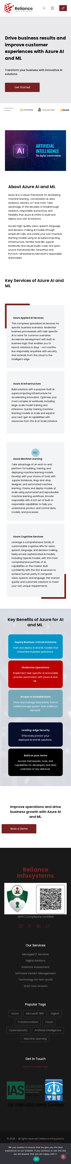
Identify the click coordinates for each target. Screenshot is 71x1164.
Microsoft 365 (35, 1013)
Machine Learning (35, 1039)
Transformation (28, 1022)
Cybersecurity (18, 1030)
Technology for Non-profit (35, 979)
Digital (55, 1013)
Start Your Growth (35, 986)
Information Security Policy (44, 1142)
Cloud (49, 1022)
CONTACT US (63, 8)
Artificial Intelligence (48, 1030)
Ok (36, 1159)
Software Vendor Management (35, 973)
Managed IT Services (35, 954)
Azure (15, 1013)
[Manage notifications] (63, 1156)
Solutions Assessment (35, 967)
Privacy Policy (19, 1142)
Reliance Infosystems (35, 873)
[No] (67, 1153)
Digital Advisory (35, 960)
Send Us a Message (35, 1067)
